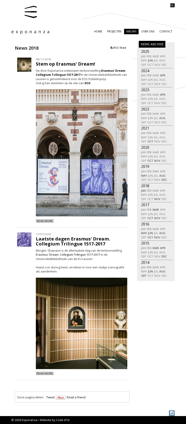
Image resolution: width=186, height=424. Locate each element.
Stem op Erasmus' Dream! (65, 64)
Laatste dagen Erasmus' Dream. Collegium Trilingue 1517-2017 (73, 241)
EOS (88, 83)
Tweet (50, 397)
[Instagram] (172, 413)
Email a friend (76, 397)
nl (172, 5)
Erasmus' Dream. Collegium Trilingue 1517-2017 (68, 254)
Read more (45, 221)
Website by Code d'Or (55, 420)
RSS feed (119, 48)
